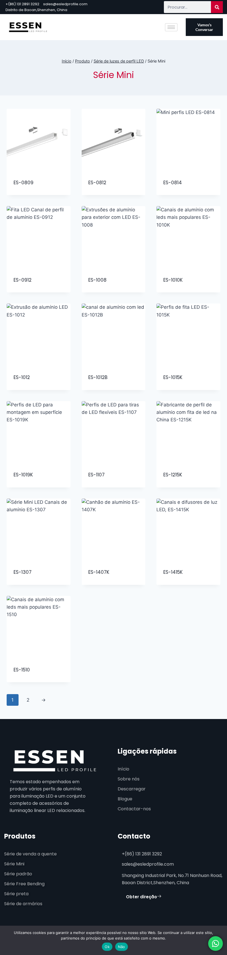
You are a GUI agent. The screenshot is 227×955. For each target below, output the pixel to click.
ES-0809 (23, 182)
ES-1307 (23, 572)
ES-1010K (173, 280)
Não (121, 946)
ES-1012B (97, 377)
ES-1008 (97, 280)
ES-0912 (23, 280)
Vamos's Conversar (204, 27)
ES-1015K (172, 377)
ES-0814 (172, 182)
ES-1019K (23, 474)
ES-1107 (96, 474)
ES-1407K (98, 572)
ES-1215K (172, 474)
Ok (107, 946)
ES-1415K (173, 572)
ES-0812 (97, 182)
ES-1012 (22, 377)
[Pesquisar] (217, 7)
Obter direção (141, 896)
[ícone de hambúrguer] (171, 27)
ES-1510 (22, 669)
